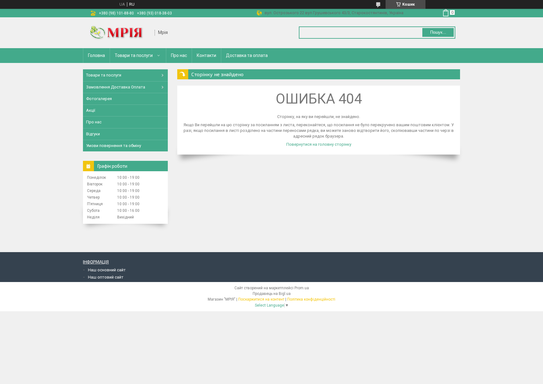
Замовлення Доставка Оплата (115, 87)
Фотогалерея (99, 98)
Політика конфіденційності (311, 299)
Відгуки (93, 134)
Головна (96, 55)
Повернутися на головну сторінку (318, 144)
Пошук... (438, 32)
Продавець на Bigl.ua (272, 293)
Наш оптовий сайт (105, 277)
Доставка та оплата (247, 55)
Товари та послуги (134, 55)
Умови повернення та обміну (113, 145)
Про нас (179, 55)
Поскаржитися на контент (261, 299)
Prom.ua (301, 288)
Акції (90, 110)
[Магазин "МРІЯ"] (119, 33)
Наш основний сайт (107, 270)
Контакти (206, 55)
